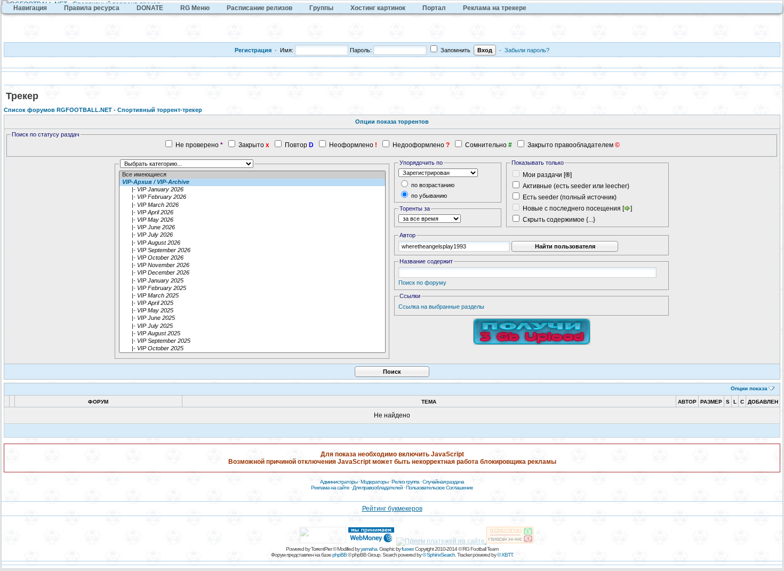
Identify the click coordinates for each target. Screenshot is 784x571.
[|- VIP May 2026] (252, 220)
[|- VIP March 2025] (252, 296)
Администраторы (338, 482)
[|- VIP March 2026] (252, 205)
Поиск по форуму (422, 282)
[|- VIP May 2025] (252, 311)
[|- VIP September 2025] (252, 341)
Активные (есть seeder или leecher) (576, 186)
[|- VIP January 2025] (252, 281)
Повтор (296, 145)
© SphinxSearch (438, 555)
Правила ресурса (91, 8)
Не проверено (197, 145)
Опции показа (749, 388)
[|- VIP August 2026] (252, 243)
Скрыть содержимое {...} (558, 219)
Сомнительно (485, 145)
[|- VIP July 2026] (252, 235)
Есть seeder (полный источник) (569, 197)
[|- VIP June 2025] (252, 318)
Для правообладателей (378, 487)
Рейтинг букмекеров (392, 508)
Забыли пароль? (527, 50)
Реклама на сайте (330, 487)
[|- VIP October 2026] (252, 258)
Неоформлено (351, 145)
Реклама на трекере (494, 8)
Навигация (30, 8)
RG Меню (195, 8)
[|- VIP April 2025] (252, 303)
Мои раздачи (542, 175)
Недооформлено (418, 145)
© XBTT (505, 555)
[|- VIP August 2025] (252, 333)
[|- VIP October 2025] (252, 348)
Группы (321, 8)
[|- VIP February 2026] (252, 197)
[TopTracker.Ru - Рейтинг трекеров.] (509, 541)
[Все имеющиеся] (252, 175)
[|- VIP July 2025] (252, 326)
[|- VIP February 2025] (252, 288)
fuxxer (407, 549)
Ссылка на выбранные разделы (441, 306)
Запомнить (454, 50)
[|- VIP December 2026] (252, 273)
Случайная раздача (443, 482)
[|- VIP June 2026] (252, 227)
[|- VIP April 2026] (252, 212)
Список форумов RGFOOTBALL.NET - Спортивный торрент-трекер (103, 110)
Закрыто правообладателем (570, 145)
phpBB (339, 555)
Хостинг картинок (377, 8)
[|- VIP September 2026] (252, 250)
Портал (434, 8)
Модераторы (374, 482)
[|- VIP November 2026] (252, 265)
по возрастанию (432, 185)
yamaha (369, 549)
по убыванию (428, 195)
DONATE (150, 8)
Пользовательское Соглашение (439, 487)
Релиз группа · (406, 482)
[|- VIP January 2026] (252, 190)
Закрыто (251, 145)
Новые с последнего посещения (571, 208)
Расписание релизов (259, 8)
